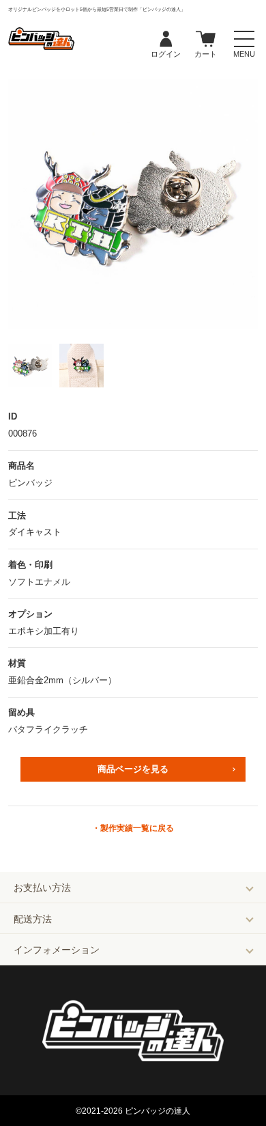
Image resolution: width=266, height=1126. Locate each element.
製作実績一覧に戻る (137, 828)
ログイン (166, 40)
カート (205, 40)
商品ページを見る (133, 769)
